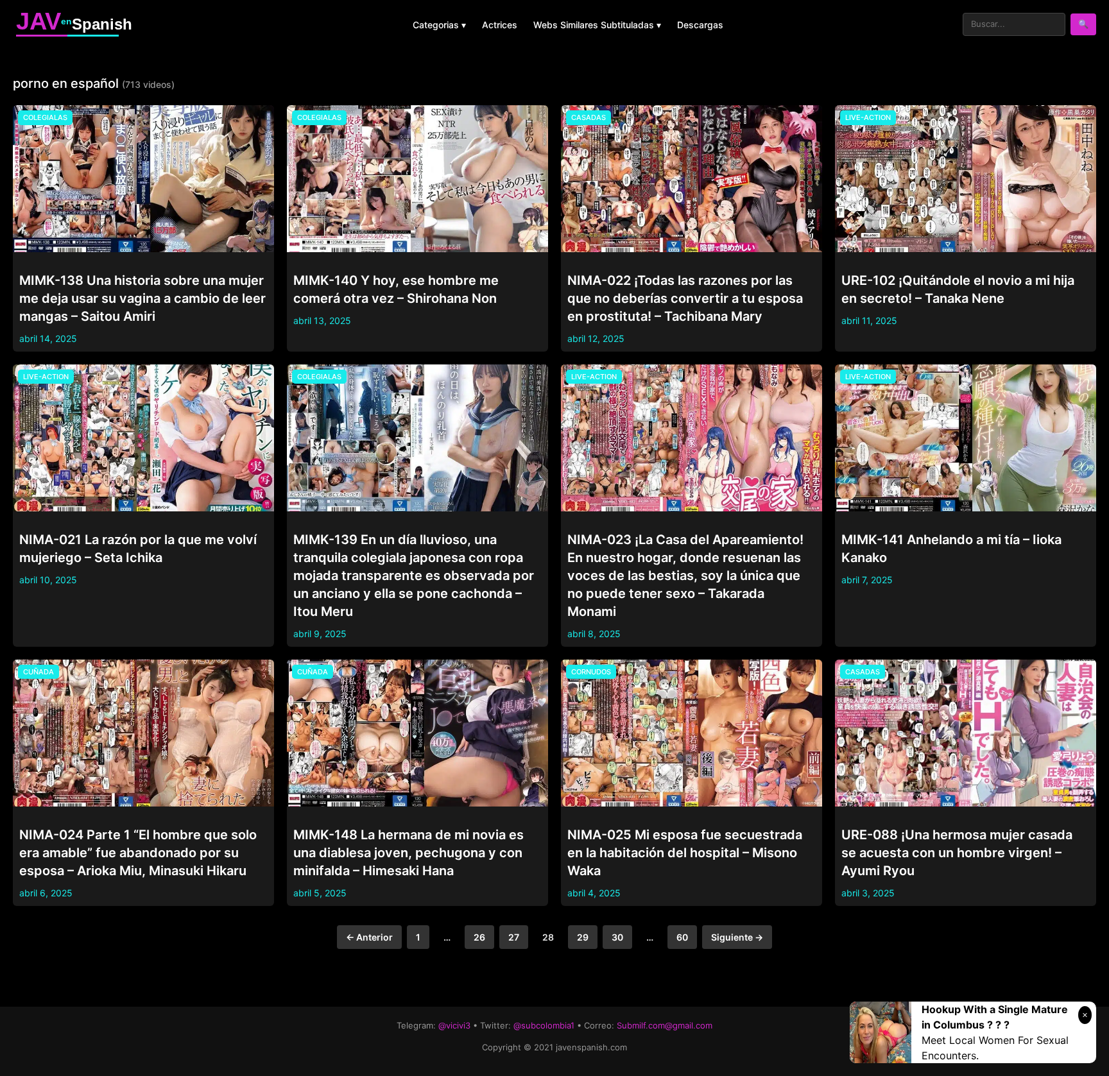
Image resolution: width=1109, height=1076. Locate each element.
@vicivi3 (454, 1025)
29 (583, 937)
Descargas (700, 24)
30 (617, 937)
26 (479, 937)
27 (513, 937)
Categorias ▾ (439, 24)
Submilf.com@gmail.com (664, 1025)
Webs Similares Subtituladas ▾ (597, 24)
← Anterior (369, 937)
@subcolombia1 (543, 1025)
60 (682, 937)
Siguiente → (737, 937)
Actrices (499, 24)
